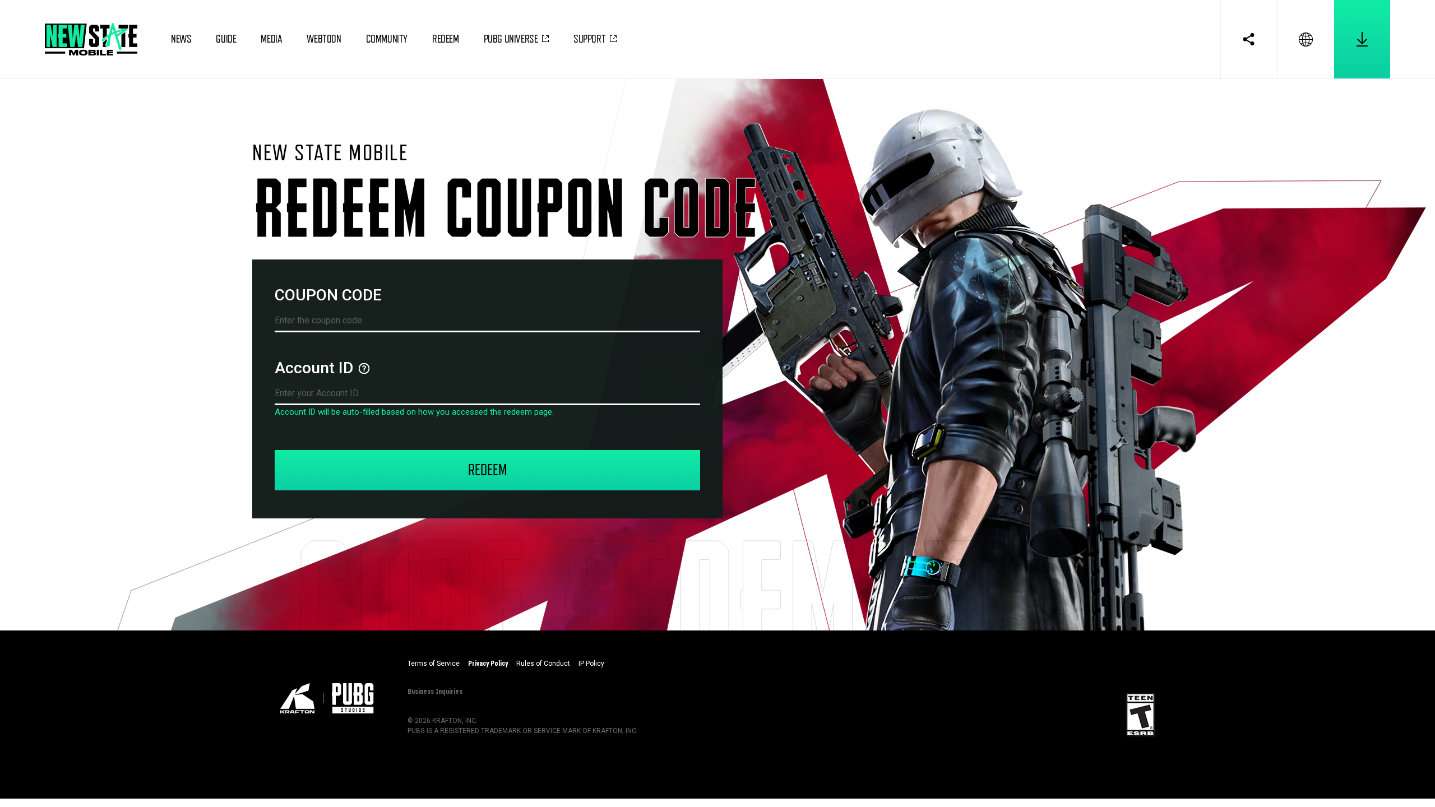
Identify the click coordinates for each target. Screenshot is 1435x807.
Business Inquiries (435, 691)
